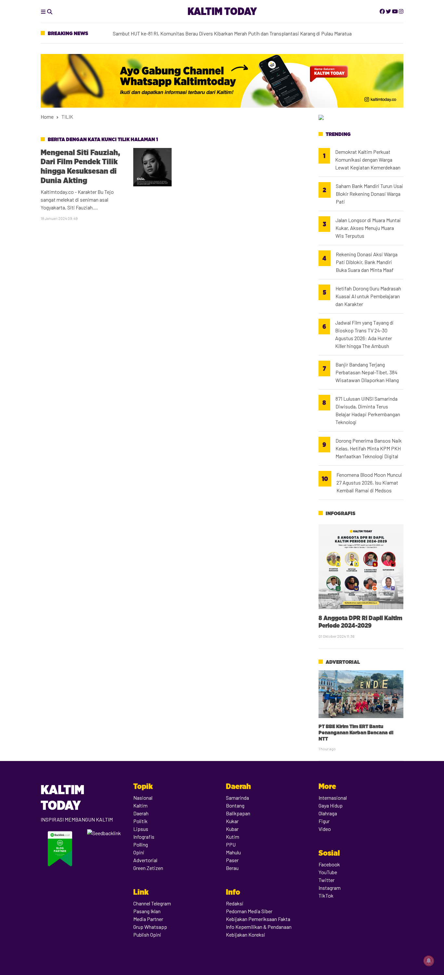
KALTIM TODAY (222, 11)
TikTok (326, 895)
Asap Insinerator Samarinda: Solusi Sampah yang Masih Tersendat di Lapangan (198, 31)
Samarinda (237, 798)
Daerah (141, 813)
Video (325, 829)
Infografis (340, 513)
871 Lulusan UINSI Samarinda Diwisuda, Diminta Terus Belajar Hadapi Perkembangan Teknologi (367, 410)
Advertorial (343, 662)
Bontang (235, 805)
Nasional (142, 798)
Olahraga (328, 813)
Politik (140, 821)
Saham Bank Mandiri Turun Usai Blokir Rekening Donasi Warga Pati (369, 194)
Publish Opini (147, 934)
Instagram (330, 888)
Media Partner (148, 919)
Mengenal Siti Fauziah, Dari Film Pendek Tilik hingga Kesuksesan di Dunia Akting (80, 166)
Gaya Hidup (331, 805)
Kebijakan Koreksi (245, 934)
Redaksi (234, 903)
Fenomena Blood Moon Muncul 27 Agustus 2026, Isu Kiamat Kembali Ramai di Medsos (369, 482)
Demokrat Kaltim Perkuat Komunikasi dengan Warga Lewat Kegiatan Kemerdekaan (367, 159)
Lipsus (140, 829)
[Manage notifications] (429, 960)
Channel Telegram (152, 903)
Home (47, 117)
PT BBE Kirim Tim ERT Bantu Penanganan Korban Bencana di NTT (356, 732)
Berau (232, 868)
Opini (138, 852)
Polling (140, 844)
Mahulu (233, 852)
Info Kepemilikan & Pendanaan (259, 927)
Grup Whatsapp (150, 927)
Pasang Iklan (147, 911)
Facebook (329, 864)
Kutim (232, 837)
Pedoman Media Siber (249, 911)
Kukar (232, 821)
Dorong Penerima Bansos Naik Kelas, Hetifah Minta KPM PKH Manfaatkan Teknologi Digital (368, 448)
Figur (324, 821)
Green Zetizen (148, 868)
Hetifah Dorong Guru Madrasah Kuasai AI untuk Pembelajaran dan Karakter (368, 296)
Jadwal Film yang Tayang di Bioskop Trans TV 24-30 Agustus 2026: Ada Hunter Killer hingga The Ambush (364, 334)
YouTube (328, 872)
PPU (231, 844)
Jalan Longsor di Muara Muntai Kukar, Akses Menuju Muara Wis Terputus (368, 228)
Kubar (232, 829)
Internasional (333, 798)
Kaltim (140, 805)
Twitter (326, 880)
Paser (232, 860)
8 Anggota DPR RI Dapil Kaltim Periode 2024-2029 (360, 622)
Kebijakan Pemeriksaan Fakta (258, 919)
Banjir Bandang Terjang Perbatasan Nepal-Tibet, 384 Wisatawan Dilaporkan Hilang (367, 372)
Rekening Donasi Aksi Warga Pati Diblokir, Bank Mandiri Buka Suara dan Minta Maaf (367, 262)
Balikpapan (238, 813)
